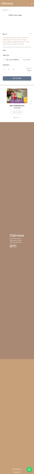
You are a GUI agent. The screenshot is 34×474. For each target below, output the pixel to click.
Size (4, 50)
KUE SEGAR (17, 472)
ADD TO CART (17, 112)
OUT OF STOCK (17, 78)
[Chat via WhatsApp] (29, 469)
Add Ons (6, 55)
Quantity (6, 65)
